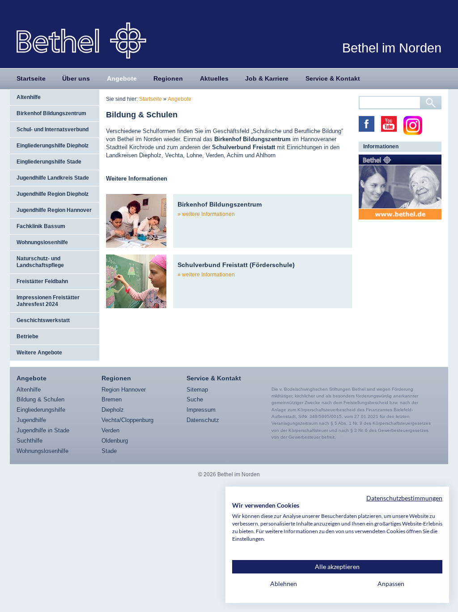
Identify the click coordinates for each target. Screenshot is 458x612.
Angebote (122, 78)
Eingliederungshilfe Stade (49, 161)
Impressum (201, 409)
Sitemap (197, 389)
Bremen (112, 399)
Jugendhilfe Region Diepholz (53, 194)
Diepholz (113, 409)
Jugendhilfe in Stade (43, 430)
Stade (109, 451)
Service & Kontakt (332, 78)
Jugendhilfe (31, 420)
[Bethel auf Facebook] (366, 124)
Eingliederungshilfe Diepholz (53, 145)
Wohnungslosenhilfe (42, 242)
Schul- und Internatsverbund (53, 129)
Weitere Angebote (39, 352)
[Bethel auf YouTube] (389, 124)
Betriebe (27, 336)
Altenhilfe (29, 97)
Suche (195, 399)
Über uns (76, 78)
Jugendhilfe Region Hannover (54, 210)
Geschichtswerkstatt (43, 320)
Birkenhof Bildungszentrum (51, 113)
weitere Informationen (208, 214)
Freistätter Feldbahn (42, 281)
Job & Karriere (266, 78)
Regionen (168, 78)
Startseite (31, 78)
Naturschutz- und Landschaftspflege (40, 262)
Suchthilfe (29, 440)
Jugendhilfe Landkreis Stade (53, 178)
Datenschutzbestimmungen (404, 498)
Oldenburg (115, 440)
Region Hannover (124, 389)
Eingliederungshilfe (41, 409)
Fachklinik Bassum (41, 226)
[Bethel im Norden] (81, 40)
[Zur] (400, 187)
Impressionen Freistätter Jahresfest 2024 (48, 301)
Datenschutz (203, 420)
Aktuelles (214, 78)
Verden (110, 430)
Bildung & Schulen (40, 399)
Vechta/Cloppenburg (127, 420)
